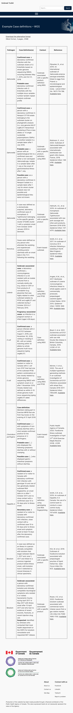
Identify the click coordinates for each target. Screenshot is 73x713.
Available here (55, 94)
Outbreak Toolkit (7, 3)
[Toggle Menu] (36, 13)
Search (68, 8)
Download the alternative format (18, 37)
